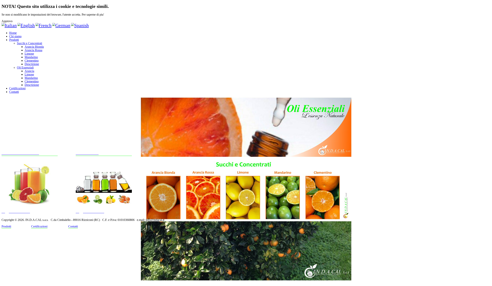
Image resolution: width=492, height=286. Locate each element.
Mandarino (31, 57)
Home (13, 32)
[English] (26, 25)
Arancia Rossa (33, 50)
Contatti (14, 91)
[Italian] (9, 25)
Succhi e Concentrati (29, 43)
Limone (29, 53)
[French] (44, 25)
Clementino (32, 60)
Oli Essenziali (25, 67)
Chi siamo (15, 36)
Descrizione (32, 64)
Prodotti (14, 39)
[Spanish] (80, 25)
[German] (61, 25)
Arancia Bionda (34, 46)
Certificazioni (17, 88)
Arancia (29, 71)
